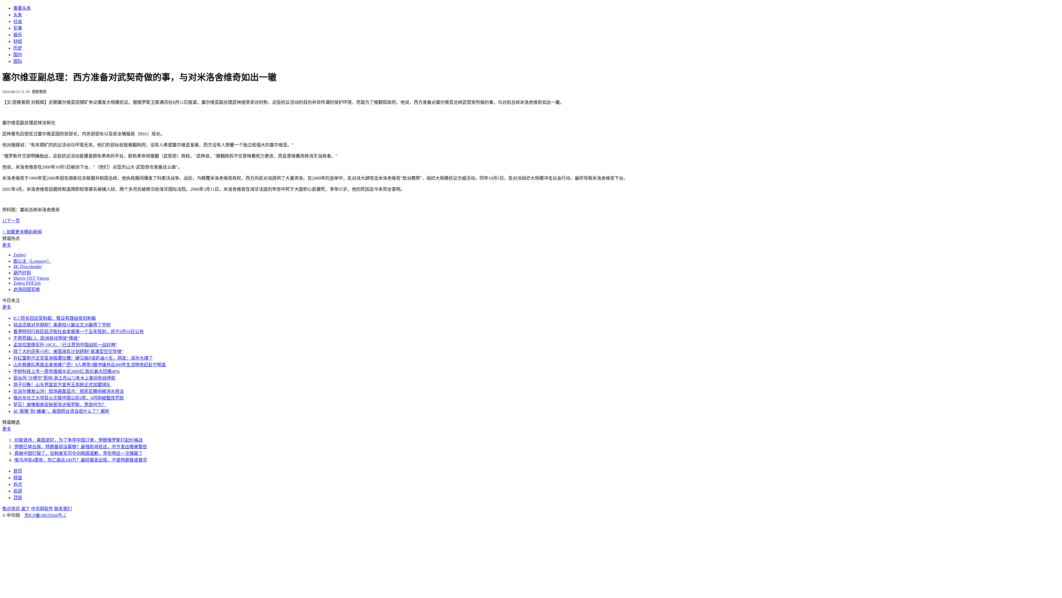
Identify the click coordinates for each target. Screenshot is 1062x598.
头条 (17, 14)
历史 (17, 48)
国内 (17, 54)
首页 (17, 471)
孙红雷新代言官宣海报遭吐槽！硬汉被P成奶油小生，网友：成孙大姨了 (83, 358)
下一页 (13, 220)
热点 (17, 484)
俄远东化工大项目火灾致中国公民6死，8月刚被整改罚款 (68, 398)
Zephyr (19, 254)
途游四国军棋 (26, 289)
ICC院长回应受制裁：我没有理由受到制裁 (54, 318)
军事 (17, 28)
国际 (17, 61)
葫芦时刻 (22, 272)
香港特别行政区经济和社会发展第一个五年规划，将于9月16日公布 (78, 331)
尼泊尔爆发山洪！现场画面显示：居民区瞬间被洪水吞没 (68, 391)
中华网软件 (42, 508)
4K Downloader (27, 266)
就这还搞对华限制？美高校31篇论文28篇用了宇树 (62, 325)
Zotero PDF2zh (27, 283)
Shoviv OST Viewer (31, 278)
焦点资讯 (11, 508)
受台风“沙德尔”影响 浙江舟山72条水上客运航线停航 (64, 378)
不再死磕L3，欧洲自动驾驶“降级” (46, 338)
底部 (17, 491)
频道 (17, 477)
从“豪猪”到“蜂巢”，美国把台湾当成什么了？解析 (61, 411)
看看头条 (22, 8)
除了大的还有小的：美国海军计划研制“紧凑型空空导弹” (68, 351)
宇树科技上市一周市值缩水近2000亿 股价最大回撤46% (66, 371)
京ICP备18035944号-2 (45, 515)
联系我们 (63, 508)
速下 (25, 508)
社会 (17, 21)
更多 (6, 245)
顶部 (17, 497)
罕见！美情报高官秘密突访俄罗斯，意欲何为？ (59, 404)
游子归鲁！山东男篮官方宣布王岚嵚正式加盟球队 (62, 384)
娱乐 (17, 34)
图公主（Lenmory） (32, 261)
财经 (17, 41)
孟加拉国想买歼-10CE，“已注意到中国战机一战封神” (65, 344)
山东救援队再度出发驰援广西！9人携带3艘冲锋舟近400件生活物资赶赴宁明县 (89, 364)
